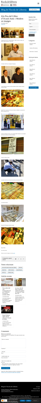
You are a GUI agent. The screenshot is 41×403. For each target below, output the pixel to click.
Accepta (22, 400)
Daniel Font (4, 269)
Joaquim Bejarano (19, 269)
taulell (14, 253)
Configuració (35, 400)
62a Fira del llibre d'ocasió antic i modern (9, 267)
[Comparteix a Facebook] (18, 259)
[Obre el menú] (38, 3)
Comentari (3, 348)
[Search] (37, 9)
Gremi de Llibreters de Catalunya (7, 391)
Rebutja (28, 400)
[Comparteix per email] (23, 259)
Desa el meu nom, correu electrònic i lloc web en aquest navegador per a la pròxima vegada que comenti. (12, 364)
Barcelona (20, 267)
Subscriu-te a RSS (36, 388)
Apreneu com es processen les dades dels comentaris (10, 372)
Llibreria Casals (10, 272)
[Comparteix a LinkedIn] (21, 259)
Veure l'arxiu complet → (34, 87)
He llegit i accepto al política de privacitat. (32, 32)
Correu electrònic (4, 357)
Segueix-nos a (34, 390)
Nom (2, 353)
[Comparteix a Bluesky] (16, 259)
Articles (3, 24)
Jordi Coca (4, 272)
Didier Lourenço (11, 269)
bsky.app (38, 390)
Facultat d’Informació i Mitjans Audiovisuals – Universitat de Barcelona (9, 390)
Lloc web (3, 362)
